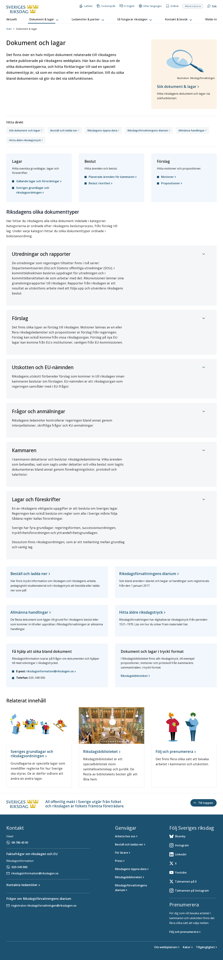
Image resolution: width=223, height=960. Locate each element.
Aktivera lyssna (193, 6)
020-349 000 (19, 867)
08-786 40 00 (19, 842)
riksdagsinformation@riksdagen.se (35, 873)
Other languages (152, 6)
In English (129, 6)
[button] (44, 19)
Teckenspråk (108, 6)
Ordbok (174, 6)
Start (9, 28)
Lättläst (88, 6)
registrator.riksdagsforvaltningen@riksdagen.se (43, 905)
